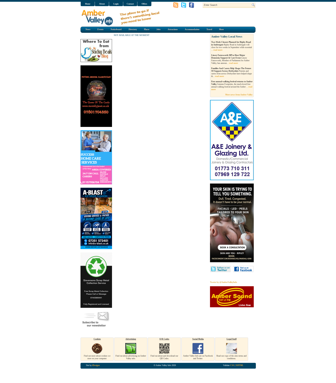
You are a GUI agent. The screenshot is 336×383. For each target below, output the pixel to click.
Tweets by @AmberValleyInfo (223, 282)
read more (217, 50)
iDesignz (96, 365)
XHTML (239, 365)
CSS (232, 365)
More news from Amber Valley (239, 94)
